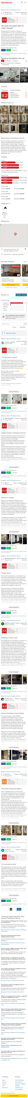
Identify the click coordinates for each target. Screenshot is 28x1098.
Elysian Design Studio (8, 280)
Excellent (5, 303)
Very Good (6, 305)
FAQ (3, 1085)
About (3, 1080)
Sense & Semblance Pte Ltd (13, 10)
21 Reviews (8, 61)
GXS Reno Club (19, 1087)
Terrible (5, 310)
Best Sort (22, 327)
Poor (4, 308)
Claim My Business (19, 1080)
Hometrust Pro (18, 1082)
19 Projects (15, 61)
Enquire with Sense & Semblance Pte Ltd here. (12, 980)
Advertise (17, 1085)
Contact (4, 1082)
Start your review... (11, 333)
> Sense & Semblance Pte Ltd (7, 7)
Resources (5, 1087)
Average (5, 306)
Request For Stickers (20, 1084)
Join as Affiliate (19, 1089)
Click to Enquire (11, 284)
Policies (4, 1084)
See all (25, 261)
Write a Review (22, 295)
